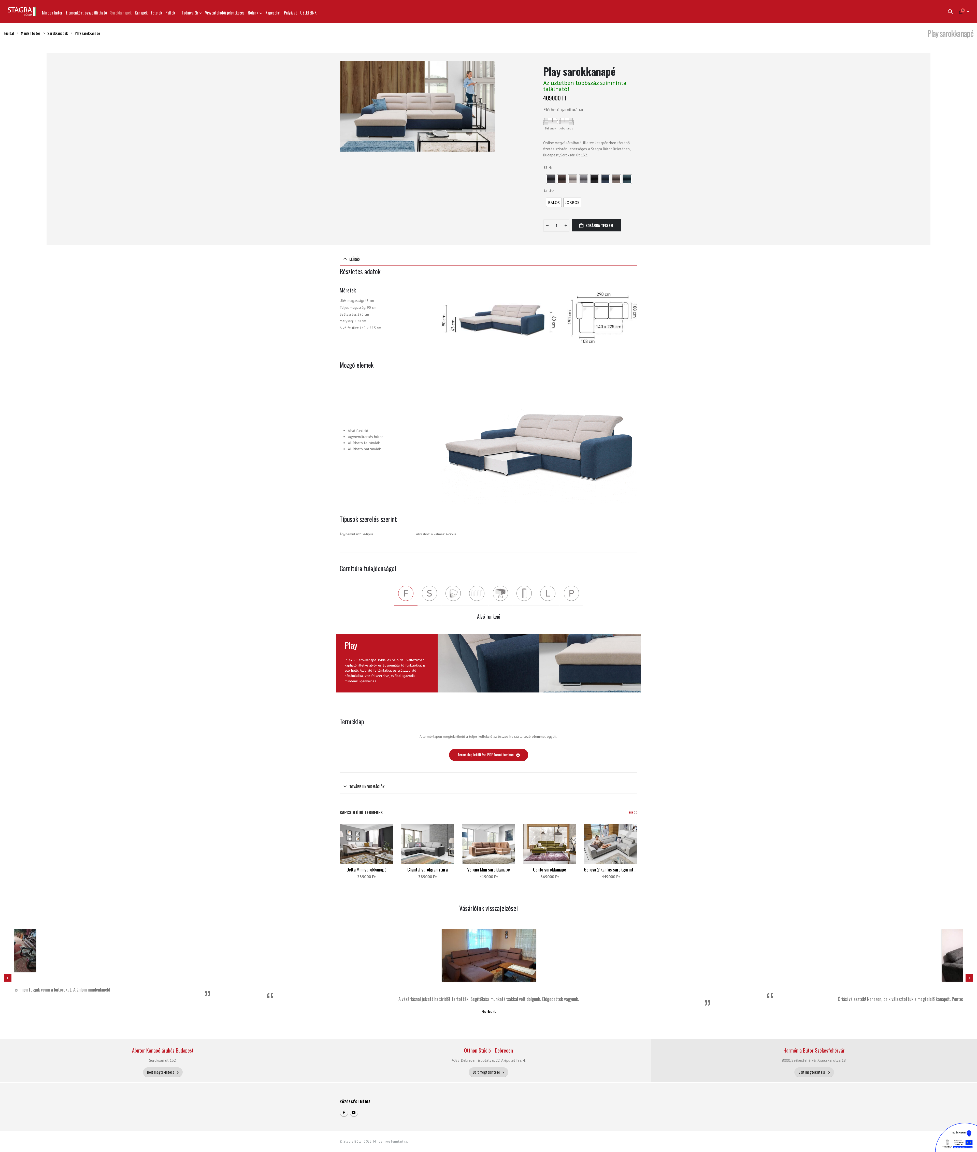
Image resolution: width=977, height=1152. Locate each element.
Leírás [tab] (354, 259)
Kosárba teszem (599, 225)
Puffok (170, 13)
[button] (631, 812)
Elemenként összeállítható (86, 13)
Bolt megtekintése (161, 1072)
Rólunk (253, 13)
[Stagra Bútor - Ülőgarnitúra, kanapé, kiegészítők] (22, 12)
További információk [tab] (366, 786)
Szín (547, 168)
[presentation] (341, 106)
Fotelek (156, 13)
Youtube (354, 1112)
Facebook (344, 1112)
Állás (548, 191)
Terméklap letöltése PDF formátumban (485, 754)
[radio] (550, 179)
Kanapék (141, 13)
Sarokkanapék (121, 13)
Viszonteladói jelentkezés (225, 13)
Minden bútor (52, 13)
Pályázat (290, 13)
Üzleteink (308, 13)
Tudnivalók (190, 13)
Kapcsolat (273, 13)
